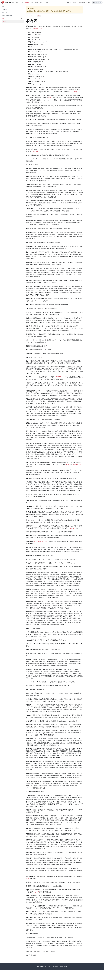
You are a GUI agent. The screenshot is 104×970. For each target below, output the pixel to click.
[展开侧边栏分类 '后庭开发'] (22, 12)
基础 (17, 2)
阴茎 (32, 2)
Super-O (36, 892)
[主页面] (27, 16)
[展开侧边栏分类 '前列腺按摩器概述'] (22, 15)
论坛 (74, 2)
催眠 (36, 2)
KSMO (68, 464)
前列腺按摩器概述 (7, 15)
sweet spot (62, 908)
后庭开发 (4, 13)
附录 (3, 18)
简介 (3, 7)
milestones (71, 528)
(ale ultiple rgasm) (41, 541)
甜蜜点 (50, 98)
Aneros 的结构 (73, 92)
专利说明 (35, 151)
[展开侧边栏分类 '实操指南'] (22, 9)
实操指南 (4, 10)
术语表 (4, 21)
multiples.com (76, 464)
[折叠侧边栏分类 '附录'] (22, 18)
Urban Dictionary (36, 28)
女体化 (46, 2)
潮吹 (41, 2)
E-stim (27, 878)
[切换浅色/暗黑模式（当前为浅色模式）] (89, 2)
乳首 (21, 2)
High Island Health (61, 377)
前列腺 (27, 2)
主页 (68, 2)
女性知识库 (82, 2)
